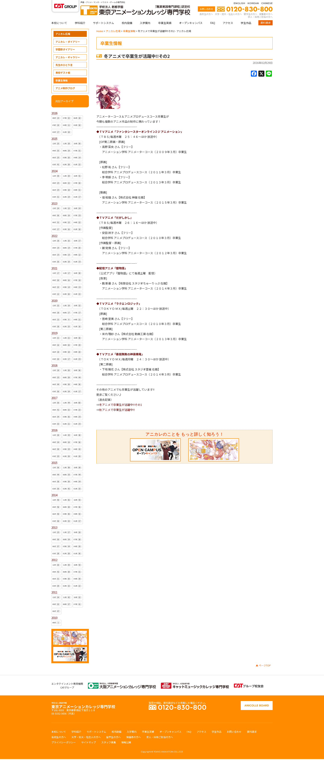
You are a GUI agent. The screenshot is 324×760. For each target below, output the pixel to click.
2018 (54, 365)
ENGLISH (239, 3)
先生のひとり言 (64, 65)
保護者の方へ (266, 14)
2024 (54, 171)
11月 (66, 143)
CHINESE (267, 3)
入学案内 (145, 23)
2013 (54, 527)
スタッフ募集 (108, 742)
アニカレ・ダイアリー (68, 41)
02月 (55, 132)
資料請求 (265, 23)
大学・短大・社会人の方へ (228, 14)
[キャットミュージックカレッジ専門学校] (195, 684)
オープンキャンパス (190, 23)
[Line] (269, 74)
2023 (54, 203)
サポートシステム (103, 23)
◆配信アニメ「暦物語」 (111, 268)
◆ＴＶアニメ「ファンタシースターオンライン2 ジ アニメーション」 (139, 132)
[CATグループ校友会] (248, 685)
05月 (55, 125)
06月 (77, 118)
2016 (54, 430)
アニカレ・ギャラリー (68, 57)
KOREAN (253, 3)
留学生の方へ (250, 14)
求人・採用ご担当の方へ (260, 16)
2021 (54, 268)
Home (99, 31)
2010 (54, 618)
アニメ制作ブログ (65, 88)
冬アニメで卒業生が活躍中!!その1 (120, 405)
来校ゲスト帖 (63, 72)
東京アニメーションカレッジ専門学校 (83, 705)
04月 (66, 125)
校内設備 (127, 23)
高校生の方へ (206, 14)
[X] (261, 74)
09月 (55, 150)
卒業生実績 (164, 23)
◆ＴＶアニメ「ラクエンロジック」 (118, 303)
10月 (77, 143)
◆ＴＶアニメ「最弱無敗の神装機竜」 (120, 354)
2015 (54, 463)
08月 (55, 118)
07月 (66, 118)
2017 (54, 398)
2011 (54, 592)
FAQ (212, 23)
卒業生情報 (62, 80)
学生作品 (246, 23)
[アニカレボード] (257, 703)
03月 (77, 125)
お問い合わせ (206, 8)
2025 (54, 139)
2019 (54, 333)
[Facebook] (254, 74)
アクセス (228, 23)
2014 (54, 495)
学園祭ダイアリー (65, 49)
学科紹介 (80, 23)
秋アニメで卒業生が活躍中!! (117, 410)
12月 (55, 143)
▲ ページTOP (263, 665)
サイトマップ (88, 742)
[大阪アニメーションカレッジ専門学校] (122, 684)
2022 (54, 236)
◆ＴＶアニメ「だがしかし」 (114, 217)
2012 (54, 560)
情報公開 (126, 742)
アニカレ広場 (63, 34)
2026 (54, 113)
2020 (54, 301)
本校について (59, 23)
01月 (66, 132)
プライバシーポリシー (63, 742)
